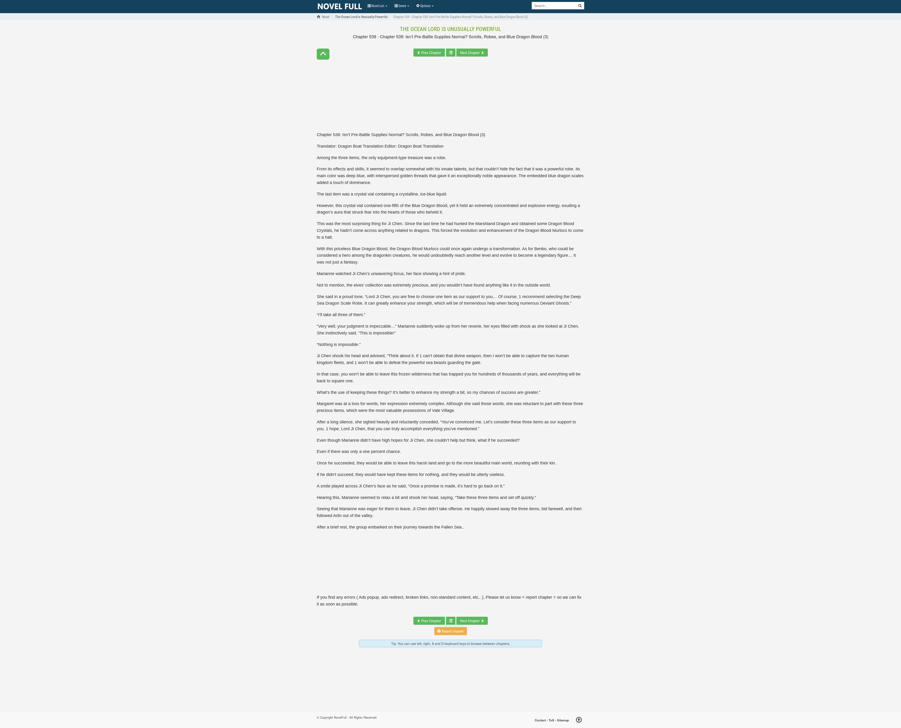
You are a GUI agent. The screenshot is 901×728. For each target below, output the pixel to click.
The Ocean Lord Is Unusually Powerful (450, 29)
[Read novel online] (340, 6)
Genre (402, 6)
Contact (540, 720)
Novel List (378, 6)
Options (425, 6)
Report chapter (452, 631)
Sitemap (563, 720)
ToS (551, 720)
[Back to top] (578, 720)
